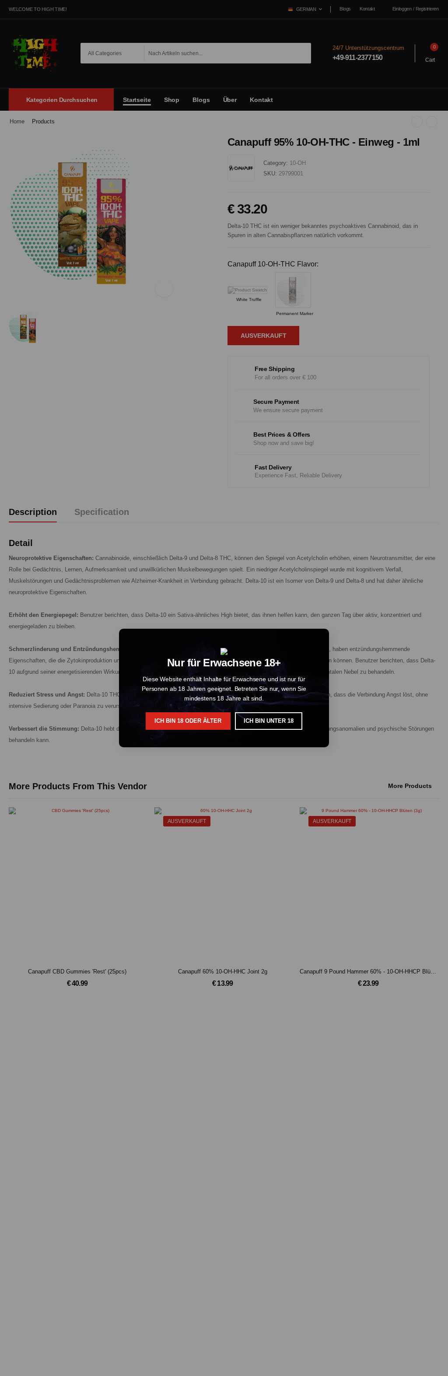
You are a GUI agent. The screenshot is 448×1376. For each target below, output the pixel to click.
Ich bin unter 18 (269, 721)
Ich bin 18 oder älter (187, 721)
